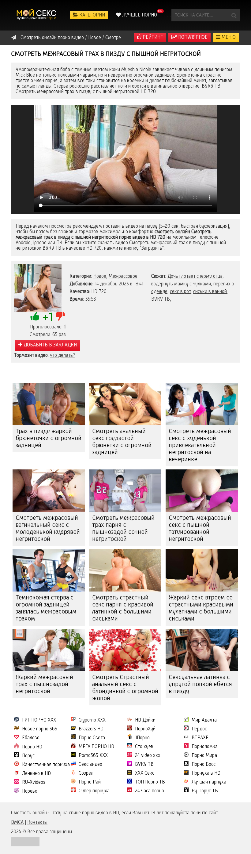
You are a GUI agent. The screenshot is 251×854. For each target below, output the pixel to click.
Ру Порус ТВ (205, 791)
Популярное (192, 37)
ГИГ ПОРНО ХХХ (39, 720)
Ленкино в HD (36, 773)
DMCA (17, 822)
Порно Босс (203, 764)
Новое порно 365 (39, 729)
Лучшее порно (139, 15)
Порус (28, 756)
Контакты (37, 822)
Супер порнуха (94, 791)
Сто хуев (144, 746)
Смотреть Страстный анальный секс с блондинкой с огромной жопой (125, 688)
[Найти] (234, 15)
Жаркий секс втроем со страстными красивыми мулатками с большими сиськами (201, 608)
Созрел (86, 773)
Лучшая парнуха (209, 782)
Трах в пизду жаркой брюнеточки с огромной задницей (48, 439)
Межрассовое (123, 276)
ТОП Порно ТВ (150, 782)
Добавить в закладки (49, 345)
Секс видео (90, 764)
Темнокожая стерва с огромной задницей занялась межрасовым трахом (46, 608)
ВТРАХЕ (200, 738)
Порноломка (205, 746)
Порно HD (32, 747)
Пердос (199, 729)
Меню (228, 37)
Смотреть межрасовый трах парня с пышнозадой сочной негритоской (123, 528)
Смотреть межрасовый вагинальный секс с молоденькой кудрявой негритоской (48, 528)
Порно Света (92, 738)
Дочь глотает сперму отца (195, 276)
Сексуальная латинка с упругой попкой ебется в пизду (200, 685)
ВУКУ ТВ (160, 299)
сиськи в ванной (210, 291)
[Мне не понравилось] (60, 316)
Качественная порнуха (46, 764)
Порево (29, 791)
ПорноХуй (145, 729)
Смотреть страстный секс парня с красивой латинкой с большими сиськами (122, 608)
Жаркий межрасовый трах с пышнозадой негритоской (44, 685)
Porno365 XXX (93, 755)
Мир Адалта (204, 720)
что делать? (62, 355)
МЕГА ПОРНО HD (96, 746)
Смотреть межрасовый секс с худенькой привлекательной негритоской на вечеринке (200, 446)
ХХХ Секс (144, 773)
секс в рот (180, 291)
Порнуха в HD (206, 773)
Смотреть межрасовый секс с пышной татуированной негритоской (200, 528)
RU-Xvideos (33, 782)
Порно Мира (204, 755)
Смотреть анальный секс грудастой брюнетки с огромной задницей (122, 442)
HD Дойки (145, 720)
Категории (91, 15)
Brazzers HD (91, 729)
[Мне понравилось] (34, 316)
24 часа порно (149, 791)
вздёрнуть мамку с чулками (181, 284)
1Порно (142, 738)
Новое (99, 276)
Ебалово (30, 738)
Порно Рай (90, 782)
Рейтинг (152, 37)
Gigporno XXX (92, 720)
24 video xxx (147, 755)
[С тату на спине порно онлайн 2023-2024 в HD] (37, 15)
